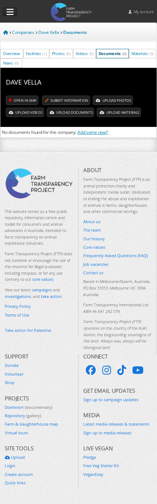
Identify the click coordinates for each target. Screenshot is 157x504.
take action (51, 296)
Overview (11, 53)
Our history (94, 238)
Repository (23, 415)
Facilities (36, 53)
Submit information (69, 100)
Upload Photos (116, 100)
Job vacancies (95, 264)
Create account (19, 474)
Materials (142, 53)
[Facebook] (91, 370)
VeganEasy (93, 474)
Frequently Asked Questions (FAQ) (115, 255)
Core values (94, 247)
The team (92, 230)
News (11, 63)
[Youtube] (138, 370)
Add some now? (92, 132)
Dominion (28, 407)
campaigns (42, 289)
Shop (10, 382)
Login (10, 465)
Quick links (15, 482)
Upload (17, 457)
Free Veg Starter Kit (101, 465)
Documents (112, 53)
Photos (61, 53)
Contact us (93, 272)
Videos (84, 53)
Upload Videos (28, 112)
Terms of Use (17, 315)
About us (91, 221)
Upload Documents (73, 112)
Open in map (25, 100)
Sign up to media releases (107, 432)
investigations (18, 296)
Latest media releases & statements (116, 424)
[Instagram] (107, 370)
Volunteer (14, 374)
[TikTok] (122, 370)
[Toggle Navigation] (10, 12)
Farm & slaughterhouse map (31, 424)
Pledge (89, 457)
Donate (12, 365)
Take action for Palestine (28, 330)
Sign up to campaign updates (110, 399)
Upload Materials (122, 112)
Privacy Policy (18, 306)
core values (42, 279)
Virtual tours (16, 432)
